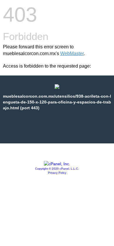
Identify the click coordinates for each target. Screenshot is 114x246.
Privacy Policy (57, 172)
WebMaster (72, 53)
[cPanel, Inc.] (57, 163)
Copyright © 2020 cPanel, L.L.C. (57, 168)
